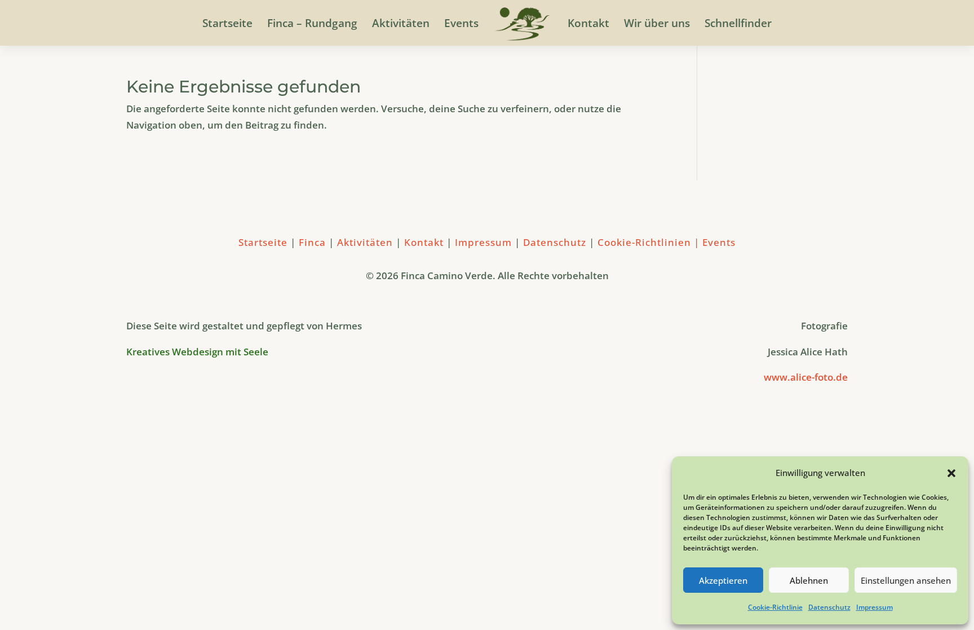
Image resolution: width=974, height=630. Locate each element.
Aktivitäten (401, 24)
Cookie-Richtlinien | (649, 242)
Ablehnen (809, 580)
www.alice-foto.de (806, 377)
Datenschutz (829, 607)
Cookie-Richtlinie (775, 607)
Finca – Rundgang (312, 24)
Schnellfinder (738, 24)
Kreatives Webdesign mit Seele (198, 351)
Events (461, 24)
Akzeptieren (723, 580)
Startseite (227, 24)
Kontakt (588, 24)
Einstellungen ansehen (906, 580)
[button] (951, 473)
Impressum (874, 607)
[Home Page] (522, 26)
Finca (314, 242)
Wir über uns (657, 24)
